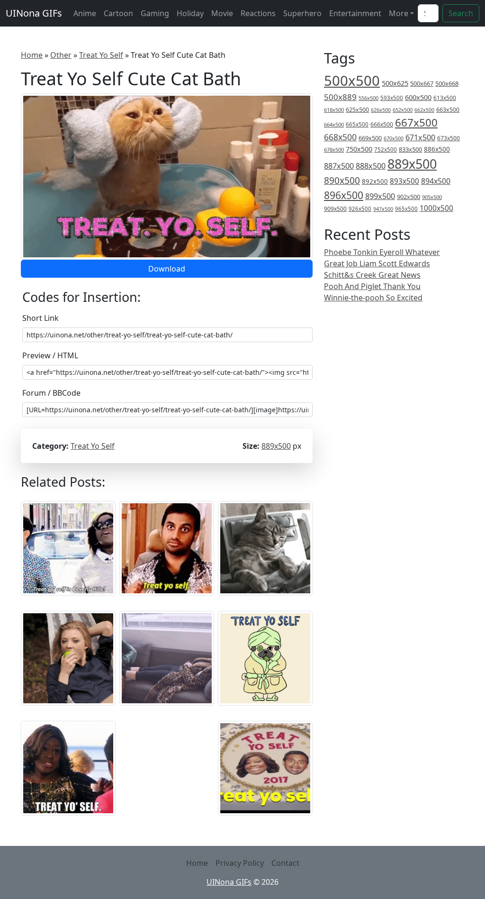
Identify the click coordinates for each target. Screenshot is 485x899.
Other (61, 55)
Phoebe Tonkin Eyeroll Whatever (382, 252)
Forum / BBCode (51, 393)
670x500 (394, 138)
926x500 (360, 208)
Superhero (302, 13)
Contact (285, 863)
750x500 (359, 149)
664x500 (334, 124)
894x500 (435, 181)
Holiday (190, 13)
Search (461, 13)
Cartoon (118, 13)
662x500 (424, 109)
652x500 (403, 109)
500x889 (340, 96)
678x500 (334, 149)
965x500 (406, 208)
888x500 (371, 166)
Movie (222, 13)
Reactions (258, 13)
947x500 (383, 209)
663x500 (447, 110)
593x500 (391, 97)
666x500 (381, 124)
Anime (84, 13)
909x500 (335, 209)
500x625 (395, 83)
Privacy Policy (240, 863)
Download (166, 268)
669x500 (370, 138)
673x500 (448, 138)
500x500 (352, 80)
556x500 (368, 97)
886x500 (437, 149)
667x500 (416, 122)
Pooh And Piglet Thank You (372, 286)
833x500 (410, 149)
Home (32, 55)
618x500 (334, 109)
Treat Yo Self (101, 55)
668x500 (340, 137)
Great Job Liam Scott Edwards (377, 263)
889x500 (276, 446)
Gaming (155, 13)
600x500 (418, 97)
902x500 (408, 196)
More (398, 13)
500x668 (446, 83)
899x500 (380, 196)
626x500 (381, 109)
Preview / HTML (50, 355)
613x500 (444, 98)
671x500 (420, 137)
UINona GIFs (34, 13)
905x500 (432, 196)
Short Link (40, 318)
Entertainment (355, 13)
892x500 (375, 181)
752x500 (385, 149)
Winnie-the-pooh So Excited (373, 297)
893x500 (404, 181)
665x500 (357, 124)
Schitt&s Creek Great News (372, 275)
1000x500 (436, 208)
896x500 (343, 195)
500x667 (421, 83)
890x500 (342, 180)
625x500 (357, 110)
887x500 (339, 166)
